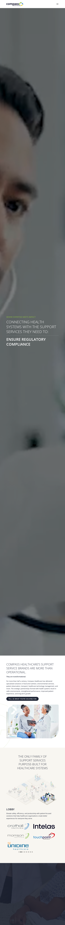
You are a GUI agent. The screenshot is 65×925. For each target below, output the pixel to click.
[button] (57, 4)
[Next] (55, 809)
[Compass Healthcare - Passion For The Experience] (14, 4)
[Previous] (9, 809)
